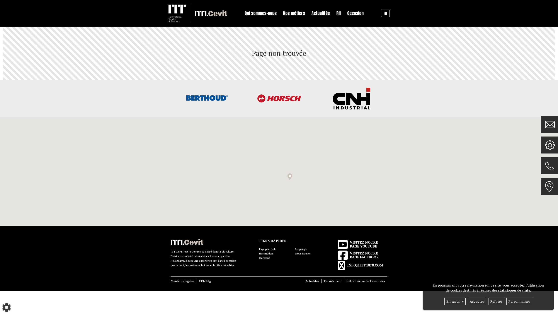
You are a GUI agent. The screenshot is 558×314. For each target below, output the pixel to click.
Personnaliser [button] (519, 301)
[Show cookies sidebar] (6, 307)
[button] (290, 176)
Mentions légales (182, 281)
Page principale (267, 249)
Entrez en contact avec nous (365, 281)
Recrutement (333, 281)
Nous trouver (303, 253)
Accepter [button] (477, 301)
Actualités (312, 281)
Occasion (355, 13)
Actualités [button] (320, 13)
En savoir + (455, 301)
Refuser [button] (496, 301)
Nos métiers (266, 253)
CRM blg (205, 281)
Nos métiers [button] (294, 13)
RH (338, 13)
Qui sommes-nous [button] (261, 13)
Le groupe (301, 249)
